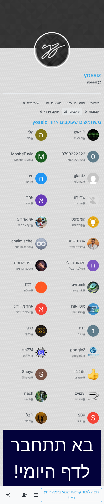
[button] (36, 495)
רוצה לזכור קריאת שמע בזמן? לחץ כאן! (71, 495)
